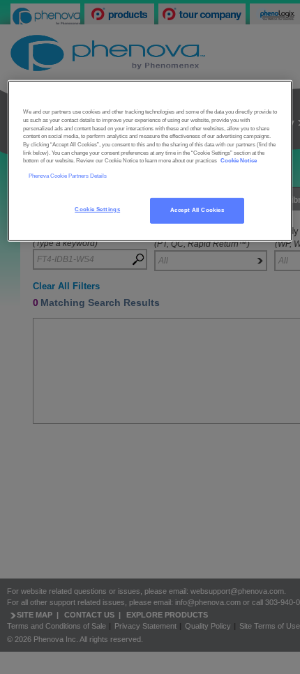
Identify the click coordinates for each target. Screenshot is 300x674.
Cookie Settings (97, 209)
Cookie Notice (238, 161)
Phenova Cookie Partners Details (68, 176)
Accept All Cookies (197, 210)
